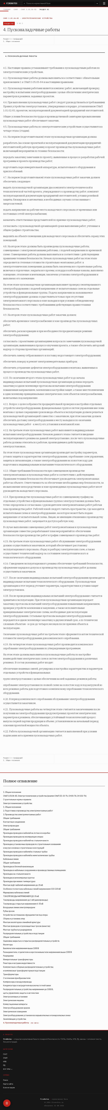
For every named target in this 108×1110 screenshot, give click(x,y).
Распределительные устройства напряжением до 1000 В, (28, 989)
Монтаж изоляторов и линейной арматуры (21, 922)
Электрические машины (13, 1000)
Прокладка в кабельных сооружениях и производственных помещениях (34, 870)
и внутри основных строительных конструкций (23, 848)
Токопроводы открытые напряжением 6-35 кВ (23, 904)
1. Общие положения (12, 792)
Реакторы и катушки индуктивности (19, 963)
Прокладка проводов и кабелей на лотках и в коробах (26, 833)
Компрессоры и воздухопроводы (17, 982)
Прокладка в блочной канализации (18, 866)
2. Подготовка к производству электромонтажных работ (28, 811)
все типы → (8, 1069)
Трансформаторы (11, 974)
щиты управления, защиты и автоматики (21, 993)
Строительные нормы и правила (17, 799)
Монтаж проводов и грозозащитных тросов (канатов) (26, 926)
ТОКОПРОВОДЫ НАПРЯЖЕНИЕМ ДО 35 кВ (21, 896)
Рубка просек (8, 911)
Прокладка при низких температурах (19, 881)
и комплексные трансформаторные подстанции (24, 970)
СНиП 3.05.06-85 (28, 9)
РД (4, 1065)
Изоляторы (8, 944)
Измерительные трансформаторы (18, 959)
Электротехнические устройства (17, 803)
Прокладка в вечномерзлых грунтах (19, 878)
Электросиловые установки (15, 997)
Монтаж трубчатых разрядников (17, 930)
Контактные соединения (14, 822)
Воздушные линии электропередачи (19, 907)
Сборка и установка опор (14, 918)
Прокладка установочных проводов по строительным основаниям (32, 844)
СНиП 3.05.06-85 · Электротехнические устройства (27, 18)
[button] (104, 3)
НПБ (4, 1061)
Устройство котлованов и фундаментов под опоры (25, 915)
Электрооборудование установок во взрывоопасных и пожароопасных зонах (36, 1015)
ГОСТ (5, 1054)
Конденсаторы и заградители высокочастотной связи (27, 985)
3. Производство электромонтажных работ (22, 814)
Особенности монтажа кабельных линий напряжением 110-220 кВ (32, 889)
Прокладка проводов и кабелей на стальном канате (26, 840)
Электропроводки (11, 826)
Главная (6, 9)
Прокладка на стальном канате (17, 874)
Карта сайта (8, 1084)
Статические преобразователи (16, 978)
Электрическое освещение (15, 1011)
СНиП (16, 9)
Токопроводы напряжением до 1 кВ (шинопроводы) (25, 900)
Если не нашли (9, 1087)
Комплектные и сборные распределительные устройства (28, 967)
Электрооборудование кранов (16, 1008)
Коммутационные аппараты (15, 1004)
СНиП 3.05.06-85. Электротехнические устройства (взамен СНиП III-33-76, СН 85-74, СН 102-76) (45, 796)
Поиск (5, 1080)
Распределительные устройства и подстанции (23, 933)
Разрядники (8, 956)
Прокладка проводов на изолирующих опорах (23, 837)
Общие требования (11, 818)
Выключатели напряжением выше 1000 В (21, 948)
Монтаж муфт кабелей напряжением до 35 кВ (23, 885)
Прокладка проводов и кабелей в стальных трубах (25, 852)
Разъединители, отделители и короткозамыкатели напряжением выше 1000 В (37, 952)
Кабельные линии (11, 859)
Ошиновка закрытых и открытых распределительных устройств (31, 941)
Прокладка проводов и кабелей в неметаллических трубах (29, 855)
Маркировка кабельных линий (16, 892)
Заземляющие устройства (14, 1019)
